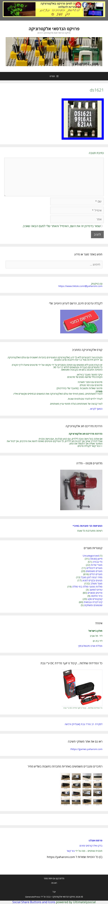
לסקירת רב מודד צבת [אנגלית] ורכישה (83, 724)
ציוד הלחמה (96, 596)
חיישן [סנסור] (96, 558)
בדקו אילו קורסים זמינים (90, 845)
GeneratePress (32, 896)
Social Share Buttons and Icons (33, 902)
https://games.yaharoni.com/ (86, 749)
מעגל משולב (96, 583)
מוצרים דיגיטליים (94, 568)
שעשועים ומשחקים (93, 605)
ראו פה (54, 882)
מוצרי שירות (96, 565)
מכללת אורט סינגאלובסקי (90, 645)
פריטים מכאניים (95, 592)
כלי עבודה (97, 561)
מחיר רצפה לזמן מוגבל (91, 577)
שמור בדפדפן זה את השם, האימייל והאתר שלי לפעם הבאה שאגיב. (61, 226)
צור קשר (71, 850)
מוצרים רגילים (95, 574)
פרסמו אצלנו (95, 840)
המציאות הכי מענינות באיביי (87, 525)
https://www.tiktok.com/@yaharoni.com (80, 286)
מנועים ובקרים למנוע (92, 580)
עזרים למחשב (95, 589)
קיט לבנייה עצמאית (93, 602)
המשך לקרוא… (95, 408)
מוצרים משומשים (94, 571)
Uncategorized (91, 555)
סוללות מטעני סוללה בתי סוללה (87, 586)
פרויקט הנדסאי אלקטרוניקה (54, 29)
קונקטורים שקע (94, 599)
